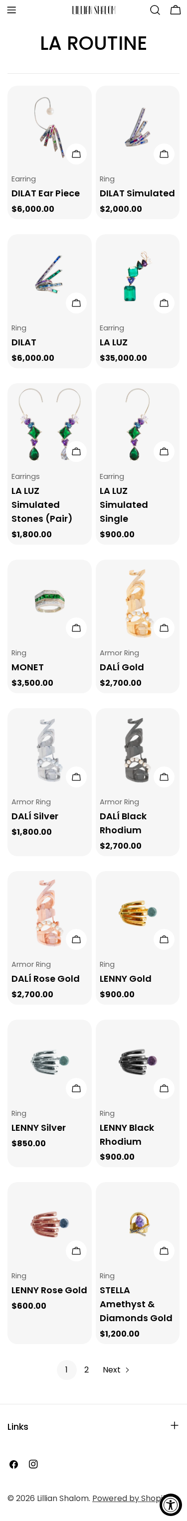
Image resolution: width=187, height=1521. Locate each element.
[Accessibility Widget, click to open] (171, 1505)
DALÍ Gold (122, 667)
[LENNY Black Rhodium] (138, 1062)
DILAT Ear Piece (45, 193)
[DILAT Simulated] (138, 128)
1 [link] (66, 1369)
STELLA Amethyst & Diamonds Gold (136, 1304)
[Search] (155, 10)
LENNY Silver (38, 1127)
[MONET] (49, 602)
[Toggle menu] (11, 10)
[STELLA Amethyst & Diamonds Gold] (138, 1224)
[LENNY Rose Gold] (49, 1224)
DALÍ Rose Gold (45, 978)
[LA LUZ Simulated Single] (138, 425)
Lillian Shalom (63, 1498)
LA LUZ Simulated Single (124, 504)
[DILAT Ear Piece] (49, 128)
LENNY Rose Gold (49, 1290)
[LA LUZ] (138, 276)
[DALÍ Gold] (138, 602)
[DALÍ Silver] (49, 750)
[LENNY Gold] (138, 913)
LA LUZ (114, 342)
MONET (27, 667)
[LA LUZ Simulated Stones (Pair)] (49, 425)
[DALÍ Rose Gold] (49, 913)
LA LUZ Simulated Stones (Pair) (41, 504)
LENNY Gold (126, 978)
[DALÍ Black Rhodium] (138, 750)
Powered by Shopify (131, 1498)
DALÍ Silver (34, 816)
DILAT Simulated (137, 193)
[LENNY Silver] (49, 1062)
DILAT (23, 342)
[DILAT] (49, 276)
